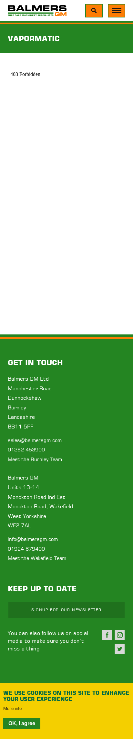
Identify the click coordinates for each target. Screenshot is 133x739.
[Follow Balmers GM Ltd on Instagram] (119, 634)
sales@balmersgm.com (35, 440)
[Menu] (94, 10)
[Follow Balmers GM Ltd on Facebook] (107, 634)
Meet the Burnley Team (35, 459)
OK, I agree (21, 723)
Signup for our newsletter (66, 610)
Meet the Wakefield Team (37, 558)
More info (12, 709)
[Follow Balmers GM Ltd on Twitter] (119, 648)
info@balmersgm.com (33, 539)
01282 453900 (26, 450)
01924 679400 (26, 549)
